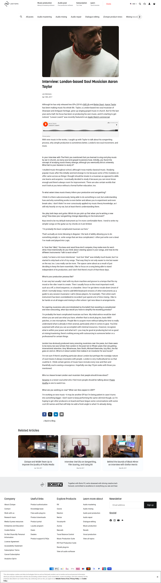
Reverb (85, 530)
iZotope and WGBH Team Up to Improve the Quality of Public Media (38, 463)
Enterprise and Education (14, 526)
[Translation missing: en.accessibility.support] (144, 3)
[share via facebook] (44, 414)
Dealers (33, 534)
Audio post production (91, 513)
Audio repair (76, 17)
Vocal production (89, 534)
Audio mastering (44, 17)
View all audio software (66, 551)
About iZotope (9, 505)
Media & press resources (13, 522)
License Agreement (11, 542)
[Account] (149, 3)
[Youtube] (118, 520)
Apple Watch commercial (99, 117)
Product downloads (38, 517)
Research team (10, 517)
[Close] (157, 576)
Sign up (150, 505)
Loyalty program (37, 526)
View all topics (88, 539)
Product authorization (39, 505)
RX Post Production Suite (66, 543)
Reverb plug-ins (63, 547)
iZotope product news (112, 17)
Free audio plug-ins (38, 513)
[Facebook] (110, 520)
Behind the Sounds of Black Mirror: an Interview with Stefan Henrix (123, 463)
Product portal (36, 522)
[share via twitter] (50, 414)
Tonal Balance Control (65, 534)
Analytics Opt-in (10, 559)
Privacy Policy (74, 579)
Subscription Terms (11, 550)
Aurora (59, 526)
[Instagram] (114, 520)
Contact (7, 509)
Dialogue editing (92, 17)
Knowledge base (37, 509)
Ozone (59, 509)
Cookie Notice (9, 530)
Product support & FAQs (40, 539)
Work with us (9, 513)
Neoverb (60, 530)
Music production (90, 526)
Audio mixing (61, 17)
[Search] (140, 3)
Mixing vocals (132, 17)
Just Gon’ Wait (51, 247)
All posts (29, 17)
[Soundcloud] (122, 520)
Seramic (45, 380)
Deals (33, 530)
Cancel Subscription (12, 554)
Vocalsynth (61, 522)
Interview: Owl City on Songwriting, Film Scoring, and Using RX (80, 463)
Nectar (59, 517)
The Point (65, 157)
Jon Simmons (47, 94)
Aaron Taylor (110, 104)
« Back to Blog (49, 421)
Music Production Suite (66, 539)
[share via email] (61, 414)
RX (58, 505)
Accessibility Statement (13, 546)
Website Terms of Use (63, 579)
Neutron (60, 513)
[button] (21, 17)
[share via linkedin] (56, 414)
